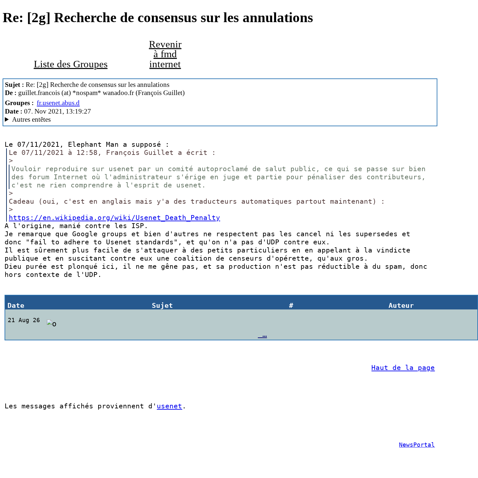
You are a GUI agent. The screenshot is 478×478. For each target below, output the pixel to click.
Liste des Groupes (71, 64)
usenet (169, 406)
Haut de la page (403, 367)
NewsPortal (417, 445)
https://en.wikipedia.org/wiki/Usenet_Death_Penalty (114, 217)
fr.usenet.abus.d (58, 103)
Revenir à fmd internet (165, 54)
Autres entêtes (31, 119)
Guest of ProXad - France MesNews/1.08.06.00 (89, 120)
